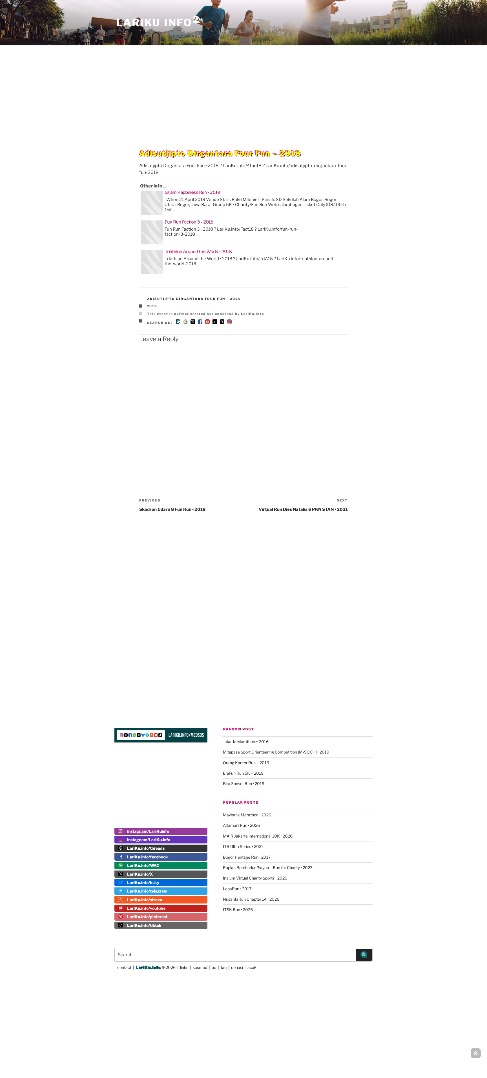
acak (251, 967)
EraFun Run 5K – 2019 (243, 773)
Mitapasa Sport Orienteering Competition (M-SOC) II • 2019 (276, 752)
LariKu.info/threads (146, 848)
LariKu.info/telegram (147, 891)
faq (224, 967)
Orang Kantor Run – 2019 (246, 762)
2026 (171, 967)
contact (124, 967)
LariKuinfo (159, 22)
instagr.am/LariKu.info (148, 839)
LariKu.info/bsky (143, 882)
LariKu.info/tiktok (144, 925)
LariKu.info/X (140, 874)
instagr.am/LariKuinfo (148, 831)
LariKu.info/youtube (146, 908)
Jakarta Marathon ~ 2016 (246, 741)
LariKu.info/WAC (143, 865)
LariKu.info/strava (144, 899)
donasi (237, 967)
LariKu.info (148, 967)
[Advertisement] (243, 85)
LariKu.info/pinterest (147, 916)
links (184, 967)
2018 (152, 306)
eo (214, 967)
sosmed (200, 967)
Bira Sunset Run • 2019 (243, 783)
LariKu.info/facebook (147, 856)
